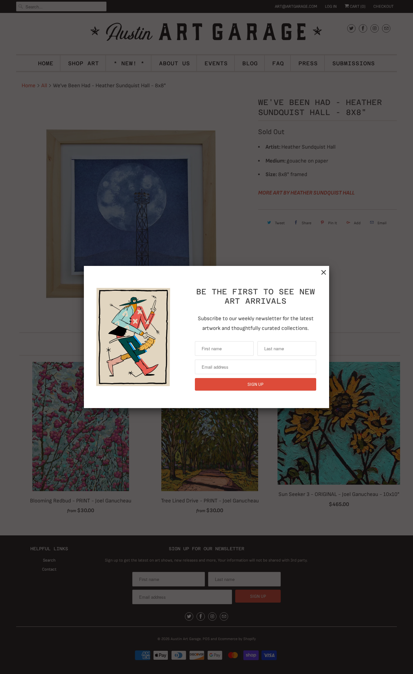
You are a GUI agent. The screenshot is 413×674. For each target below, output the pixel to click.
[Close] (323, 273)
